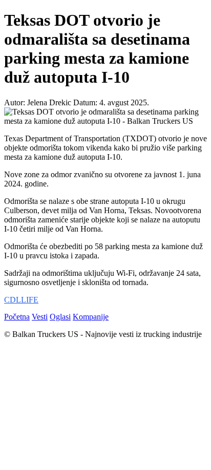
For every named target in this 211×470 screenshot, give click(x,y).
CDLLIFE (21, 299)
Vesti (40, 316)
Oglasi (60, 316)
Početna (17, 316)
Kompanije (91, 316)
